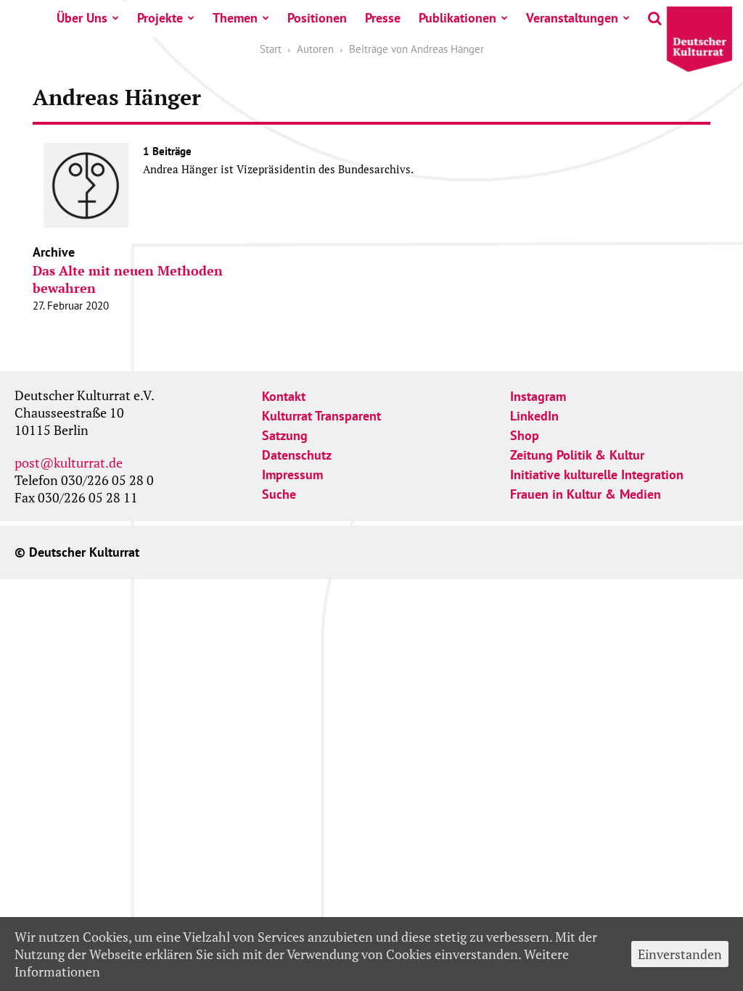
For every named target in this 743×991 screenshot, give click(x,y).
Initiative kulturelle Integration (597, 474)
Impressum (292, 474)
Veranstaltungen (572, 17)
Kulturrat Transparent (321, 415)
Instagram (538, 396)
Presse (383, 17)
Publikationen (457, 17)
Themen (235, 17)
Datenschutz (297, 455)
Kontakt (283, 396)
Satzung (285, 435)
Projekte (160, 17)
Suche (279, 494)
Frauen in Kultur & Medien (585, 494)
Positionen (317, 17)
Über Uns (82, 17)
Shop (524, 435)
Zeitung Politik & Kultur (577, 455)
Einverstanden (680, 954)
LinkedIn (534, 415)
